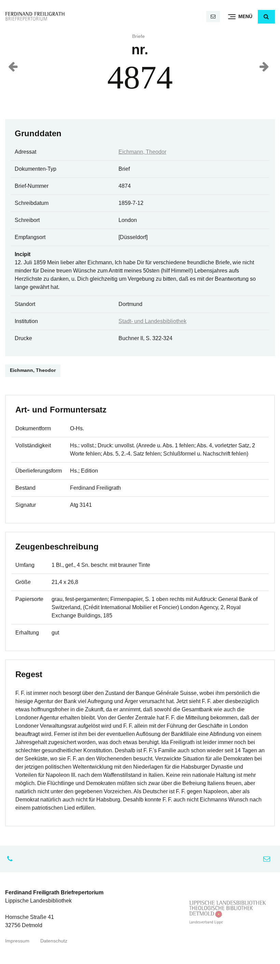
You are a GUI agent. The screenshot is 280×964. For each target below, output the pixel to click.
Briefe (138, 36)
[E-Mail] (213, 16)
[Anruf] (11, 859)
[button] (266, 17)
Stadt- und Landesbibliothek (152, 321)
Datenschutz (53, 941)
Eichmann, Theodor (142, 152)
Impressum (17, 941)
